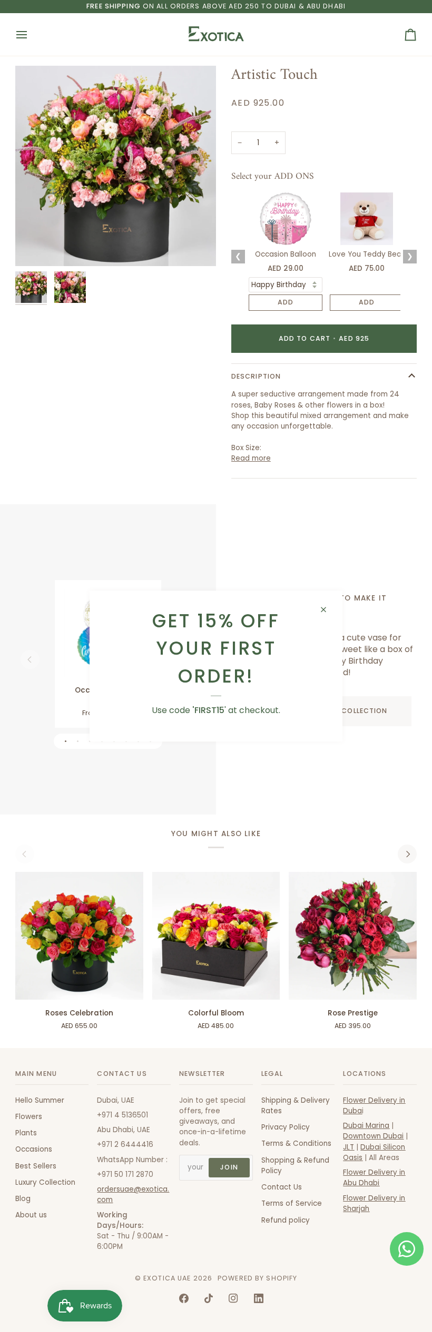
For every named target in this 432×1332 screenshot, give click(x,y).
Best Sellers (35, 1166)
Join (229, 1167)
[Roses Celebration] (79, 936)
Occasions (33, 1149)
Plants (26, 1133)
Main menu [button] (36, 1073)
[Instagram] (233, 1298)
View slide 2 (77, 741)
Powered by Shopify (257, 1278)
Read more (251, 458)
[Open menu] (31, 34)
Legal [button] (272, 1073)
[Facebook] (184, 1298)
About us (31, 1215)
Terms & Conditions (296, 1143)
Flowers (28, 1117)
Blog (23, 1199)
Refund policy (285, 1220)
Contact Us (281, 1187)
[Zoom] (35, 246)
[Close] (327, 609)
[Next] (407, 854)
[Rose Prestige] (353, 936)
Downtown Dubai (373, 1136)
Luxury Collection (45, 1182)
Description (256, 376)
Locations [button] (364, 1073)
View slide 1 (65, 741)
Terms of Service (291, 1203)
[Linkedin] (258, 1298)
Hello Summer (39, 1100)
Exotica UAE (167, 1278)
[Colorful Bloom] (216, 936)
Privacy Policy (285, 1127)
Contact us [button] (121, 1073)
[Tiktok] (208, 1298)
